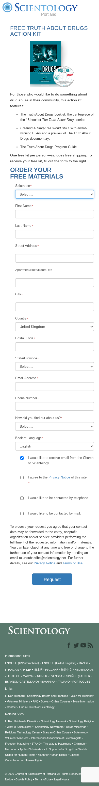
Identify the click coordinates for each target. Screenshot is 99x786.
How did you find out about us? (38, 418)
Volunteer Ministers (18, 701)
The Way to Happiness (57, 743)
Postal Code (24, 338)
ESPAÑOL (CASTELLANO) (22, 681)
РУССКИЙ (51, 669)
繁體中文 (66, 669)
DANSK (83, 663)
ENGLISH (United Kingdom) (59, 663)
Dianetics (33, 721)
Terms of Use (72, 563)
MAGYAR (29, 676)
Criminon (79, 743)
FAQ (35, 701)
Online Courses (61, 701)
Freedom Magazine (17, 743)
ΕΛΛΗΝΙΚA (48, 681)
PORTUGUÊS (81, 681)
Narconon (11, 749)
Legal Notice (61, 779)
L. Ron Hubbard (15, 695)
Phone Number (26, 398)
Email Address (26, 378)
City (18, 294)
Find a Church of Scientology (37, 707)
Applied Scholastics (31, 749)
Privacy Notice (59, 477)
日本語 (38, 669)
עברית (26, 669)
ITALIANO (63, 681)
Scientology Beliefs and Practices (47, 695)
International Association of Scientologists (56, 738)
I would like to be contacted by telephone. (58, 498)
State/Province (26, 358)
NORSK (42, 676)
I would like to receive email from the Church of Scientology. (60, 460)
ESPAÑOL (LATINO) (77, 676)
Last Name (23, 226)
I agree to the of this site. (58, 477)
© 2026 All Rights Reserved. (44, 773)
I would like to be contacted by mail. (54, 513)
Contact (11, 707)
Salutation (22, 186)
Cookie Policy (23, 779)
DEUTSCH (13, 676)
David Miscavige (76, 726)
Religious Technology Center (22, 732)
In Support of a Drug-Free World (66, 749)
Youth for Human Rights (52, 754)
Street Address (26, 246)
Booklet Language (28, 438)
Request (52, 579)
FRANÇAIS (12, 669)
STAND (36, 743)
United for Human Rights (20, 754)
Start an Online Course (57, 732)
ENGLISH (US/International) (22, 663)
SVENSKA (56, 676)
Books (45, 701)
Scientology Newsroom (49, 726)
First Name (23, 206)
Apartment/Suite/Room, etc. (34, 270)
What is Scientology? (19, 726)
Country (21, 318)
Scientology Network (54, 721)
